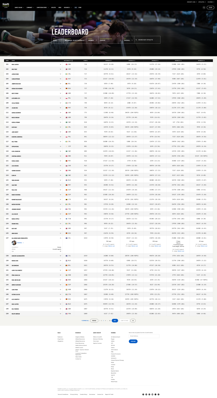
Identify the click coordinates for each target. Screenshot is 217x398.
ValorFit (113, 375)
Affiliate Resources (80, 341)
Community (29, 7)
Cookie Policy (83, 394)
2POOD (113, 345)
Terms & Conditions (63, 394)
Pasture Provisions (116, 354)
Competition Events (42, 7)
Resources (67, 7)
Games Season (18, 7)
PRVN (112, 362)
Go (133, 320)
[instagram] (149, 394)
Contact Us (78, 359)
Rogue (112, 339)
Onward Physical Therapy (117, 360)
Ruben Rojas (114, 381)
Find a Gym (96, 341)
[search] (204, 7)
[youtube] (152, 394)
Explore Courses (97, 343)
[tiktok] (158, 394)
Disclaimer (92, 394)
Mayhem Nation (115, 371)
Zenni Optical (114, 349)
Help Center (78, 356)
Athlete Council (79, 347)
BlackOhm (113, 373)
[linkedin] (155, 394)
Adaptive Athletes (79, 337)
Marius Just (111, 246)
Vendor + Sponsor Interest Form (82, 350)
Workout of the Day (98, 339)
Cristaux (113, 364)
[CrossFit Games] (6, 5)
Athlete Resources (80, 339)
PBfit (112, 351)
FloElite (113, 379)
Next (115, 320)
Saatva (112, 347)
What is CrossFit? (97, 337)
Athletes (53, 7)
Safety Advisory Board (81, 345)
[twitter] (146, 394)
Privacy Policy (74, 394)
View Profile (19, 242)
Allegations (60, 341)
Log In (210, 7)
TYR (112, 377)
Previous (94, 320)
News (60, 7)
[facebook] (143, 394)
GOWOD (113, 356)
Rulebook (60, 337)
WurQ (112, 368)
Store (78, 7)
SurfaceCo (113, 358)
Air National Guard (115, 337)
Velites (112, 341)
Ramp (112, 366)
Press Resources (79, 343)
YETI (112, 343)
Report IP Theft (109, 394)
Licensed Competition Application (81, 354)
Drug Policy (60, 339)
